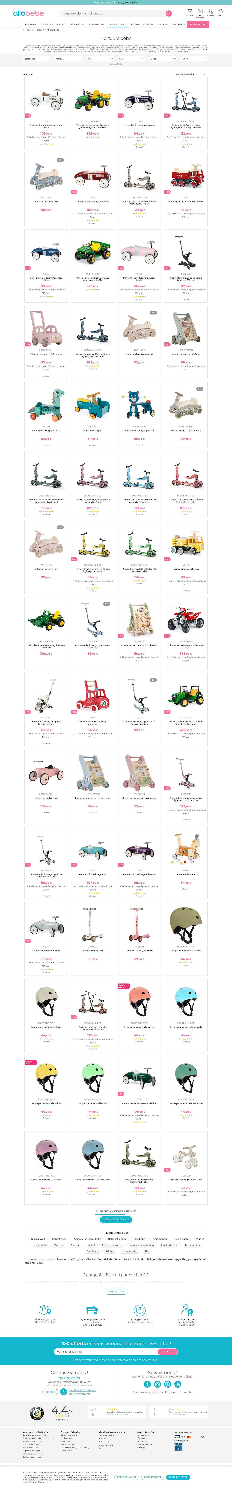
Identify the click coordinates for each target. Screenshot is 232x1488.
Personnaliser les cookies (33, 1441)
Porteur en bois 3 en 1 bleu (46, 201)
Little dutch (141, 1259)
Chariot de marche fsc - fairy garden (139, 798)
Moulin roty (64, 1259)
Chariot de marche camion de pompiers (93, 722)
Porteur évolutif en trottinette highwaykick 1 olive (139, 1181)
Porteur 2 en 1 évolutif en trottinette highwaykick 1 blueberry (139, 501)
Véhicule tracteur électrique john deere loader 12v (46, 646)
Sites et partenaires (106, 1435)
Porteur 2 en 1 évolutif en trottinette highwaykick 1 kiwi (139, 570)
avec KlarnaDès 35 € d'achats (92, 1322)
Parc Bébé (139, 1239)
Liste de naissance (144, 1435)
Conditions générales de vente (35, 1435)
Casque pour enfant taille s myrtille (186, 1027)
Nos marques (66, 1441)
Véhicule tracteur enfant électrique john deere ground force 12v (92, 126)
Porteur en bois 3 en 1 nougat (139, 354)
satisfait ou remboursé (139, 1321)
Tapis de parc (159, 1239)
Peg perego (190, 1259)
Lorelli (154, 1259)
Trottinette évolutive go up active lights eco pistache (139, 722)
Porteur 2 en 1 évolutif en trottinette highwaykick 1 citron (93, 570)
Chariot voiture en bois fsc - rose (46, 354)
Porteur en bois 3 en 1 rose (46, 569)
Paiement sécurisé (183, 1432)
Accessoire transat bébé (87, 1239)
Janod (102, 1259)
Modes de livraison (30, 1448)
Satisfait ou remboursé (32, 1457)
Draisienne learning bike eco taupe (186, 1180)
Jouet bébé (40, 1245)
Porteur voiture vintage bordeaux (93, 201)
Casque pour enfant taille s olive (186, 950)
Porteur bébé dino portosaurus (46, 430)
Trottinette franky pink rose (139, 950)
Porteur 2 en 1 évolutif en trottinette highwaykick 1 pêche (186, 501)
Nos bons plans (67, 1438)
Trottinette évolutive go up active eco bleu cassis (92, 646)
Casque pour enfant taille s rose (46, 1180)
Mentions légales (67, 1444)
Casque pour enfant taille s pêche (139, 1027)
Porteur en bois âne (186, 874)
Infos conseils (142, 1438)
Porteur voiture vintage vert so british (139, 1103)
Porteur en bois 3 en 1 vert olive (186, 430)
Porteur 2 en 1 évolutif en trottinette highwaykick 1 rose (93, 501)
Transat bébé (59, 1239)
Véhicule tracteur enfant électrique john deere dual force (186, 722)
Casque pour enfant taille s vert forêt (186, 1103)
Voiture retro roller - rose (46, 798)
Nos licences (104, 1441)
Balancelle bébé (117, 1239)
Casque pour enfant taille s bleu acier (92, 1180)
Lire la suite (116, 1291)
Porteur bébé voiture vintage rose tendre (139, 279)
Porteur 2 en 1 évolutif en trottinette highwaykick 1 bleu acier (93, 355)
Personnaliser (126, 1477)
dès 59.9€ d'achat (45, 1321)
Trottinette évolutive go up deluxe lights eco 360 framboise (186, 799)
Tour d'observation (112, 1245)
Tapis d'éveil (38, 1239)
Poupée (199, 1239)
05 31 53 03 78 (187, 1324)
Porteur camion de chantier (186, 569)
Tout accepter (178, 1477)
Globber (91, 1259)
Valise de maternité (144, 1444)
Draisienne (92, 1251)
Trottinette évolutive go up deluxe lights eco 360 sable (46, 875)
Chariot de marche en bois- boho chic (139, 645)
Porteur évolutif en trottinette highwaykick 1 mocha (93, 1028)
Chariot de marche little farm (186, 354)
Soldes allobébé (67, 1451)
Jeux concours (142, 1441)
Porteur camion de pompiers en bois (185, 201)
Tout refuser (152, 1477)
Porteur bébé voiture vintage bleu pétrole (46, 279)
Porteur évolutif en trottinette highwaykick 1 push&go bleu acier (186, 126)
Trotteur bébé (193, 1245)
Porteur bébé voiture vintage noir (139, 125)
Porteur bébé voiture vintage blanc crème (46, 126)
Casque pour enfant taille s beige (46, 1027)
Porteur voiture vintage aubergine (139, 874)
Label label (114, 1259)
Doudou (58, 1245)
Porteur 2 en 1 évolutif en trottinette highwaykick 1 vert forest (46, 501)
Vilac (40, 1262)
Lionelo (127, 1259)
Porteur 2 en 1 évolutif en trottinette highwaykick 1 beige (139, 202)
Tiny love (79, 1259)
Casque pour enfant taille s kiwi (92, 1103)
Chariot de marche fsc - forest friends (92, 798)
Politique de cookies (31, 1444)
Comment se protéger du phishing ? (75, 1448)
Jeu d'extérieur (169, 1245)
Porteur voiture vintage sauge (46, 950)
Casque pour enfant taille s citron (46, 1103)
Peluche (75, 1245)
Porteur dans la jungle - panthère (139, 430)
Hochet (91, 1245)
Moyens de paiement (31, 1451)
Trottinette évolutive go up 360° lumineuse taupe (46, 722)
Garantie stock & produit (33, 1454)
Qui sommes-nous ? (69, 1435)
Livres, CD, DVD (130, 1251)
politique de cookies (38, 1482)
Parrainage (141, 1448)
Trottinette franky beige (92, 950)
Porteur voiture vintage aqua (93, 874)
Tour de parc (181, 1239)
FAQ (100, 1449)
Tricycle (110, 1251)
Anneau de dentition (142, 1245)
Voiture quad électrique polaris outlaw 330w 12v (186, 646)
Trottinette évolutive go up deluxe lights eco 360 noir (186, 279)
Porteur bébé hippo (92, 430)
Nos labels (103, 1438)
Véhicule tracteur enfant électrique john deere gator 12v (92, 279)
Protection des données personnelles (38, 1438)
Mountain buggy (170, 1259)
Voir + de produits (116, 1219)
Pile (147, 1251)
